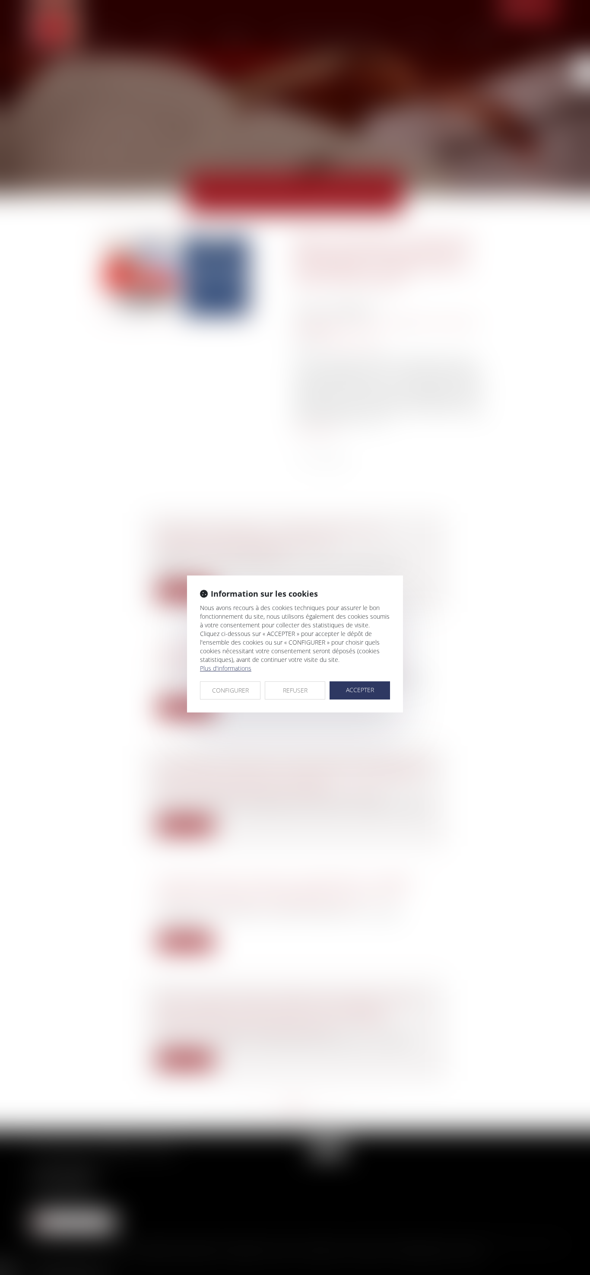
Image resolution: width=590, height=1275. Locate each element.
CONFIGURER (230, 690)
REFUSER (295, 690)
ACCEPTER (360, 690)
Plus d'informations (225, 668)
